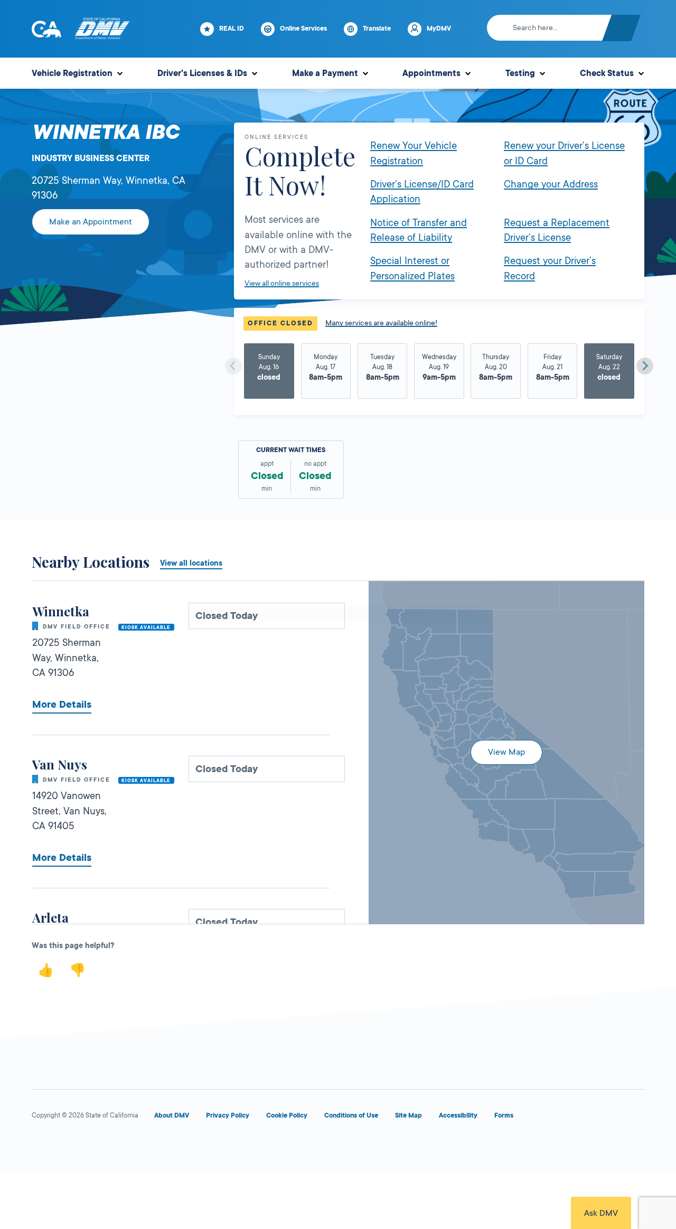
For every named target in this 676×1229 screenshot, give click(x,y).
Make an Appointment (90, 222)
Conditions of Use (351, 1115)
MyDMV (439, 28)
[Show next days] (644, 366)
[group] (269, 372)
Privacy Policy (227, 1115)
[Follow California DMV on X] (80, 1147)
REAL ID (231, 28)
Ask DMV (601, 1213)
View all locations (191, 563)
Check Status (607, 73)
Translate (377, 28)
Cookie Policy (286, 1115)
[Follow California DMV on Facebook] (42, 1147)
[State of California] (46, 29)
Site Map (408, 1115)
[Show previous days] (233, 366)
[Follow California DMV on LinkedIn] (194, 1147)
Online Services (303, 28)
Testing (520, 73)
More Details (61, 704)
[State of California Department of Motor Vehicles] (102, 29)
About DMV (171, 1115)
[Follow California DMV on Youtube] (118, 1147)
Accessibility (458, 1115)
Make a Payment (325, 73)
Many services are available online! (381, 322)
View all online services (282, 283)
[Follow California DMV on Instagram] (156, 1147)
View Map (506, 752)
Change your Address (551, 184)
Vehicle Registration (72, 73)
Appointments (431, 73)
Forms (503, 1115)
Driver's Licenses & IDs (202, 73)
